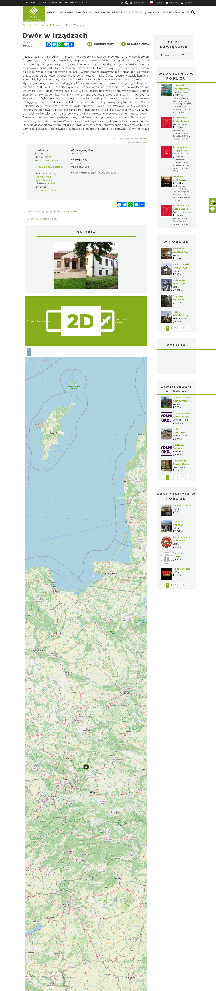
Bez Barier (102, 12)
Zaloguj (188, 3)
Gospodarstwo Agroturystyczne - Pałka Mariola (183, 416)
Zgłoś (143, 138)
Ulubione (174, 3)
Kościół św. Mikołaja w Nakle (179, 283)
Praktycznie (121, 12)
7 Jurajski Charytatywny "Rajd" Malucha (182, 88)
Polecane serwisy (171, 12)
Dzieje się (139, 12)
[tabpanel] (70, 266)
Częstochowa (176, 362)
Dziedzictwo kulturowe (47, 190)
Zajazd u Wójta (182, 505)
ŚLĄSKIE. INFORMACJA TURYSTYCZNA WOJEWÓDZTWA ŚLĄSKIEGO (55, 2)
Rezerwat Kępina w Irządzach (179, 299)
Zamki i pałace (96, 153)
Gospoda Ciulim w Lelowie (178, 525)
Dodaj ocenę (69, 211)
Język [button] (159, 3)
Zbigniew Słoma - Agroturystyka (181, 448)
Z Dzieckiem (84, 12)
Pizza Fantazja (181, 568)
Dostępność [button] (140, 3)
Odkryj (52, 12)
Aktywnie (66, 12)
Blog (152, 12)
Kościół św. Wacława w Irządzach (179, 252)
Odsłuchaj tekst (104, 44)
